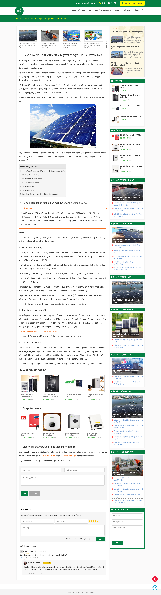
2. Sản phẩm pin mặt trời (28, 186)
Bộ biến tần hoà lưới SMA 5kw (130, 135)
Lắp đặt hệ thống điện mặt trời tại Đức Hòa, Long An (70, 45)
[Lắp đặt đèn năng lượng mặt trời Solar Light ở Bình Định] (127, 325)
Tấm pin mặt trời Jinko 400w (130, 106)
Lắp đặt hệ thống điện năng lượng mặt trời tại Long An (92, 45)
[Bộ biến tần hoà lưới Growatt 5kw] (52, 422)
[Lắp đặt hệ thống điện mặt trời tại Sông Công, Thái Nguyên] (127, 192)
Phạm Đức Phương (39, 562)
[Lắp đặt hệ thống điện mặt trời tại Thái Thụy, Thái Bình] (127, 235)
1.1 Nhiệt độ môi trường (30, 175)
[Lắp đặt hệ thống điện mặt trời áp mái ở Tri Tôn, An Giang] (127, 366)
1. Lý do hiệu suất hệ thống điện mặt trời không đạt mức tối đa (42, 171)
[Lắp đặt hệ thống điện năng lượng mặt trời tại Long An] (93, 35)
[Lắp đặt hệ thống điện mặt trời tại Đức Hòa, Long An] (71, 35)
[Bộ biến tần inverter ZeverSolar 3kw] (96, 422)
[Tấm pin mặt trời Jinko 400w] (74, 383)
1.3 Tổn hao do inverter (30, 183)
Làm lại (35, 493)
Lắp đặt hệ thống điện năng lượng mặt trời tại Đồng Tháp (48, 45)
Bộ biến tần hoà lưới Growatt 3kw (72, 434)
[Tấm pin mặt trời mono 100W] (96, 383)
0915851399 (109, 3)
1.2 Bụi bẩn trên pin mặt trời (32, 179)
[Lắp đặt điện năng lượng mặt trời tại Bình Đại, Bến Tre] (28, 35)
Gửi (24, 493)
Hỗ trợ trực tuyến (133, 3)
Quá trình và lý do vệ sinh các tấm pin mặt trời (38, 331)
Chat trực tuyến (69, 456)
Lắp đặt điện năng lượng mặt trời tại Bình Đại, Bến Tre (27, 45)
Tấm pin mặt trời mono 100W (130, 117)
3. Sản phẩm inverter (27, 190)
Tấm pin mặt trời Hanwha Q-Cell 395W (50, 395)
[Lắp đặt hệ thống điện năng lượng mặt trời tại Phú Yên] (127, 292)
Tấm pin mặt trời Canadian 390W (27, 395)
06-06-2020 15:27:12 (35, 573)
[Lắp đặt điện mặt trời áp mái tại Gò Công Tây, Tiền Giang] (127, 466)
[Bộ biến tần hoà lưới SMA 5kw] (30, 422)
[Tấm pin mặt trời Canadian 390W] (30, 383)
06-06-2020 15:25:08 (32, 557)
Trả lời (22, 557)
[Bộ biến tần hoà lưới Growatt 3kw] (74, 422)
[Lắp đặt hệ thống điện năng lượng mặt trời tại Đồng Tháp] (50, 35)
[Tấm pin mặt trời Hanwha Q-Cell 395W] (52, 383)
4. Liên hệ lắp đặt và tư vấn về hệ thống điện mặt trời (39, 194)
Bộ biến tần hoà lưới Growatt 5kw (50, 434)
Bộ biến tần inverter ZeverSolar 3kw (94, 434)
